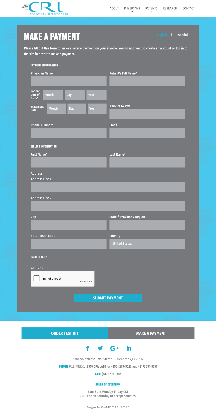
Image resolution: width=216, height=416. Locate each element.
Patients (151, 8)
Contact (188, 8)
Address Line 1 (41, 179)
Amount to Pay (119, 106)
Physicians (132, 8)
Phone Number (42, 125)
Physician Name (42, 73)
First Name (39, 155)
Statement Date (37, 108)
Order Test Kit (64, 333)
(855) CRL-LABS (96, 366)
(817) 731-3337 (147, 366)
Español (182, 35)
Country (114, 236)
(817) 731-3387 (111, 374)
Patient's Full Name (123, 73)
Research (170, 8)
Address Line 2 (41, 198)
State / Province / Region (127, 217)
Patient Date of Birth (35, 95)
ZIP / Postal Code (43, 236)
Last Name (117, 155)
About (114, 8)
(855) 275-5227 (121, 366)
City (33, 217)
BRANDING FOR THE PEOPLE (114, 407)
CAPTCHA (37, 268)
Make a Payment (151, 333)
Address (36, 173)
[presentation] (63, 279)
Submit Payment (108, 297)
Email (113, 125)
